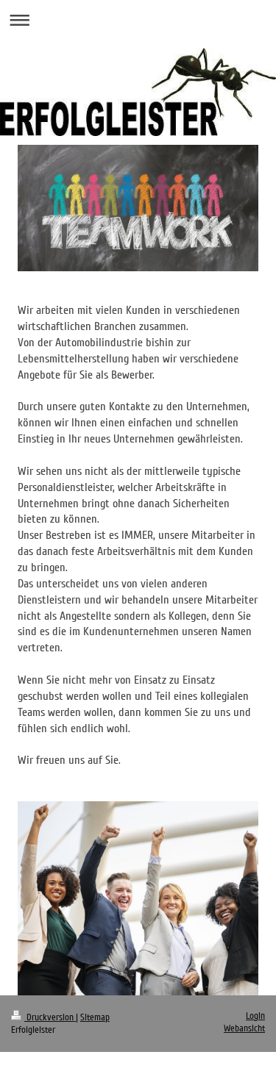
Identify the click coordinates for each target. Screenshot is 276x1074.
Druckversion (50, 1017)
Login (255, 1016)
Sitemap (95, 1017)
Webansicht (244, 1028)
